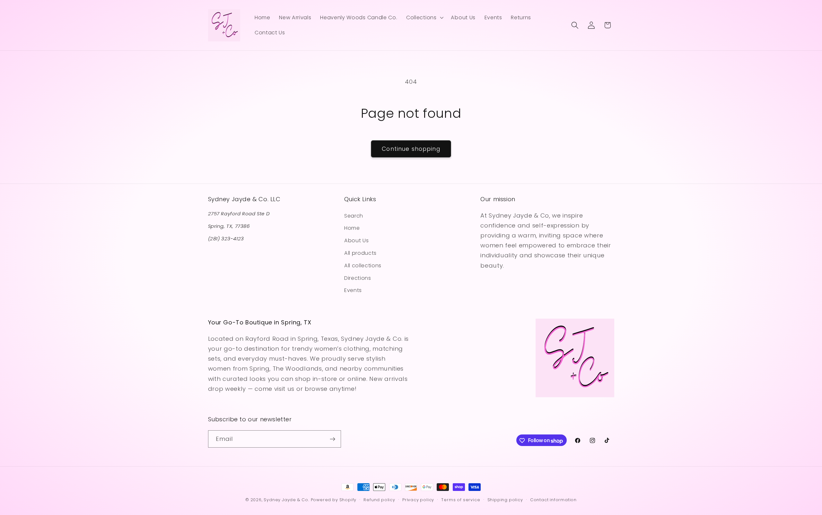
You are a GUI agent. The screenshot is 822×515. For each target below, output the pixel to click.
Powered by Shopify (334, 499)
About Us (356, 240)
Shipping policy (505, 499)
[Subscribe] (332, 439)
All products (360, 252)
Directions (357, 277)
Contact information (553, 499)
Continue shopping (411, 149)
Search (353, 215)
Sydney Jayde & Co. (286, 499)
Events (353, 290)
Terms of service (460, 499)
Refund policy (379, 499)
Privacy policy (418, 499)
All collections (362, 265)
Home (352, 228)
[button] (424, 17)
